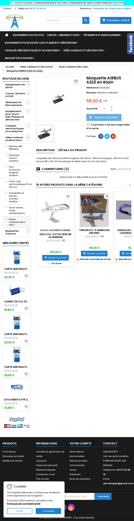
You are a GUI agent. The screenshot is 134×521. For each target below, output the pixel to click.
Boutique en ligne (16, 79)
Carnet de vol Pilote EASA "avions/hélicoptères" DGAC (16, 301)
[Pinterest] (113, 136)
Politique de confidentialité (23, 503)
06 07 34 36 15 (37, 8)
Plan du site (42, 479)
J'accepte (48, 511)
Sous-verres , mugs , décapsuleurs (17, 210)
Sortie (19, 511)
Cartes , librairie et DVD (63, 35)
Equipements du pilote (28, 35)
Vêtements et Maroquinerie (101, 35)
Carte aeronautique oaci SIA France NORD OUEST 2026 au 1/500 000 (16, 334)
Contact (7, 8)
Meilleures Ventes (16, 243)
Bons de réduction (80, 479)
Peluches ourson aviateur (14, 158)
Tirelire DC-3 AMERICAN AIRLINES (94, 231)
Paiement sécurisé (46, 465)
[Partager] (100, 136)
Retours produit (78, 460)
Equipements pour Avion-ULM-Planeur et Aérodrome (40, 42)
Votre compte (80, 443)
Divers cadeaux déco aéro (17, 222)
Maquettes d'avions (19, 58)
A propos (41, 460)
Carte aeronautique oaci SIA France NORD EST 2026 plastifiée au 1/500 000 (16, 367)
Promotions (9, 451)
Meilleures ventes (13, 460)
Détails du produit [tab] (72, 150)
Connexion (98, 8)
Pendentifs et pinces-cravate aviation (16, 197)
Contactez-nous (45, 474)
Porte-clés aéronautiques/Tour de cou (20, 184)
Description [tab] (45, 150)
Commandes (77, 465)
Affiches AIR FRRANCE (15, 148)
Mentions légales (45, 469)
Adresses (75, 474)
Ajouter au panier (103, 117)
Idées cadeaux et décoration (83, 50)
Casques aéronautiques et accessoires (32, 50)
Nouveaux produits (13, 456)
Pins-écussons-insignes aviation (15, 171)
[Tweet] (107, 136)
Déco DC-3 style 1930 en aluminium (55, 236)
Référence (92, 87)
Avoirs (73, 469)
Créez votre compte (120, 8)
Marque (91, 92)
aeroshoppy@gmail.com (118, 483)
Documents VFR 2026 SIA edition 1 (16, 399)
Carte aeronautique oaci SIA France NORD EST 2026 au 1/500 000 (16, 268)
